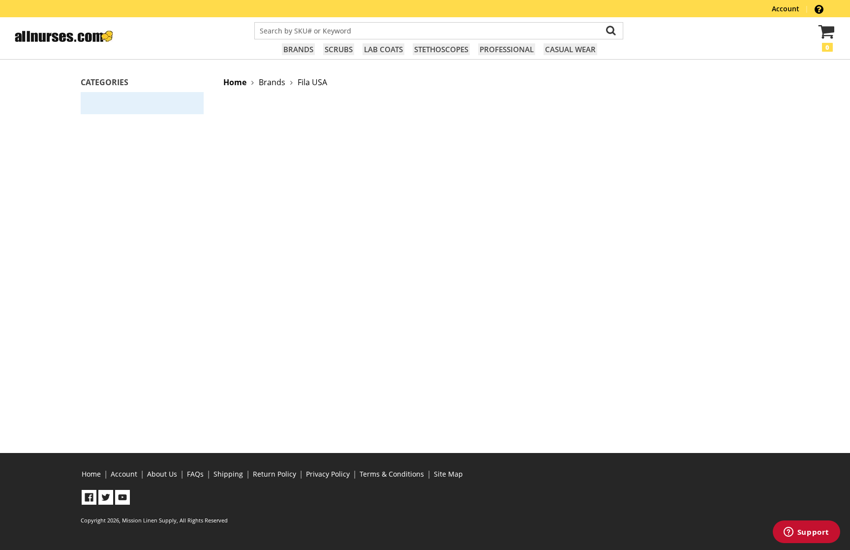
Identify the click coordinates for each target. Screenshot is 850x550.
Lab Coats (383, 49)
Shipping (228, 474)
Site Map (448, 474)
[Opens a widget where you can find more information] (806, 532)
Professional (507, 49)
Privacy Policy (328, 474)
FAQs (195, 474)
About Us (162, 474)
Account (786, 8)
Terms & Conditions (392, 474)
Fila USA (312, 82)
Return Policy (274, 474)
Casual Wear (570, 49)
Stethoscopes (441, 49)
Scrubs (339, 49)
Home (91, 474)
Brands (298, 49)
